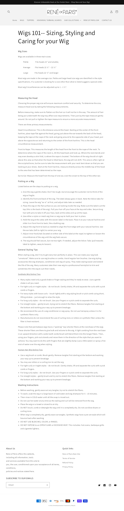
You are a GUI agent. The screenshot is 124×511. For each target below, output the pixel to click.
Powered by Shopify (69, 505)
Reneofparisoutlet (58, 505)
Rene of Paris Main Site (71, 454)
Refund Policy (67, 462)
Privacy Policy (67, 467)
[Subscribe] (47, 485)
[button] (8, 11)
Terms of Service (68, 458)
